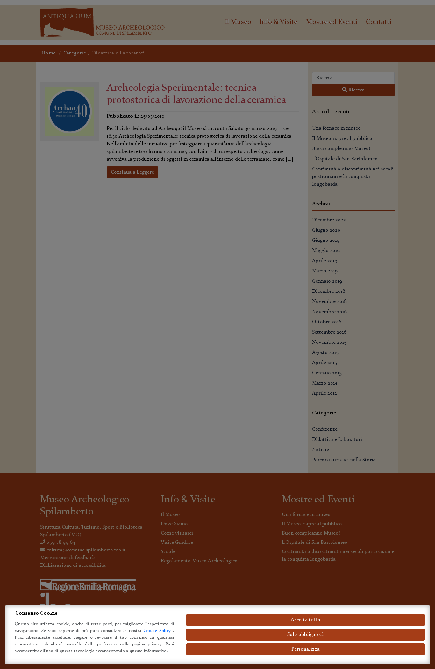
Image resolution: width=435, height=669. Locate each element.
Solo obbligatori (305, 634)
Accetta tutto (305, 619)
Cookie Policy (158, 631)
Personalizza (305, 649)
